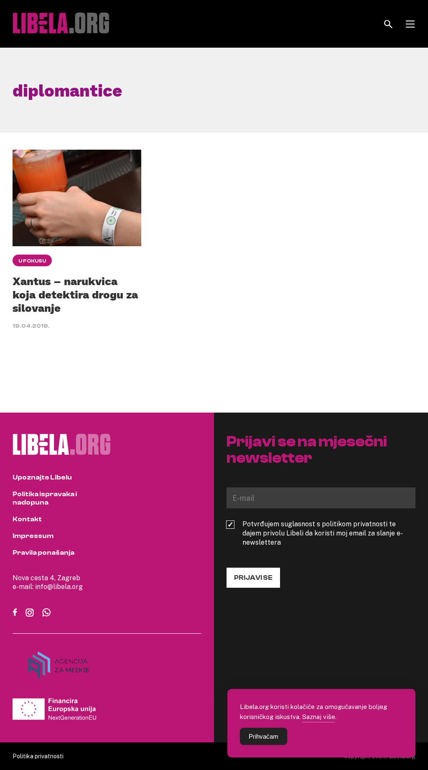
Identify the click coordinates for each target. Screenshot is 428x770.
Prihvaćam (263, 736)
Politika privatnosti (38, 756)
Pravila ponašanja (43, 552)
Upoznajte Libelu (42, 477)
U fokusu (32, 261)
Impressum (33, 536)
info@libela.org (59, 586)
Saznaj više (318, 716)
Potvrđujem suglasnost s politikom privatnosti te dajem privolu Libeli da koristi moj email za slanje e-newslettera (322, 533)
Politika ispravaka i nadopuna (45, 498)
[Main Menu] (410, 24)
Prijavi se (253, 577)
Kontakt (27, 519)
